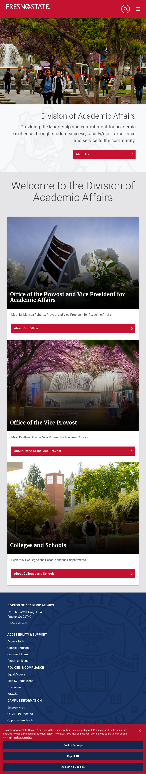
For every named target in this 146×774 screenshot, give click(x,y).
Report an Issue (18, 661)
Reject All (73, 756)
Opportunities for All (20, 720)
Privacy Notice (23, 737)
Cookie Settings (18, 648)
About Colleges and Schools (34, 573)
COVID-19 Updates (20, 714)
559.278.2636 (19, 623)
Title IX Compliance (20, 681)
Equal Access (16, 674)
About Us (82, 154)
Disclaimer (14, 687)
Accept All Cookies (72, 766)
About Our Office (26, 328)
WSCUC (12, 694)
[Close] (140, 730)
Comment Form (17, 654)
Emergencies (16, 707)
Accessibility (16, 641)
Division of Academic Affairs (30, 605)
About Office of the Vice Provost (37, 451)
